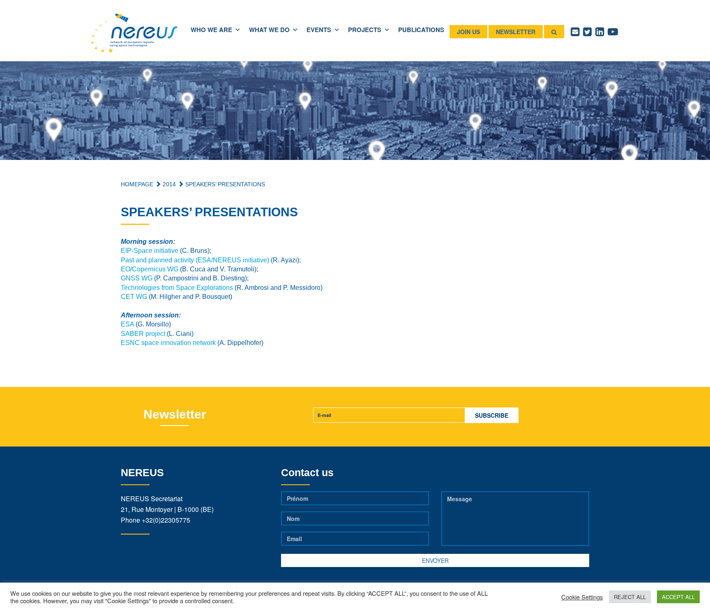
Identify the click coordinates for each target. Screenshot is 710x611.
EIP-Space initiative (149, 250)
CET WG (134, 296)
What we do (269, 29)
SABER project (143, 333)
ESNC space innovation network (168, 342)
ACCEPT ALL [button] (678, 597)
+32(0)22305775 (166, 520)
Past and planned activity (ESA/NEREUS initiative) (195, 260)
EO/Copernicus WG (149, 269)
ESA (127, 324)
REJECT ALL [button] (630, 597)
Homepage (137, 184)
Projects (364, 29)
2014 (168, 184)
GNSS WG (136, 278)
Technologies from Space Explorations (177, 287)
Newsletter (515, 32)
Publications (421, 29)
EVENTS (319, 29)
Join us (468, 32)
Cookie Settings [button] (582, 597)
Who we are (211, 29)
